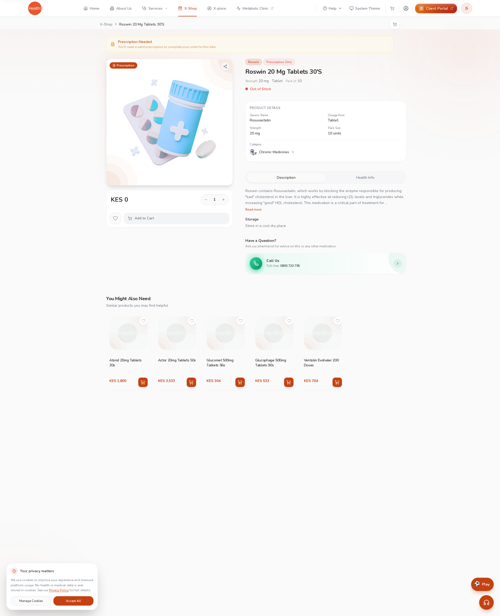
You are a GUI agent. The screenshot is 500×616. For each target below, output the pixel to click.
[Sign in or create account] (406, 8)
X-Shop (106, 24)
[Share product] (225, 66)
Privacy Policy (59, 590)
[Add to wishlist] (115, 218)
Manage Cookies (31, 601)
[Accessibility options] (466, 8)
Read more (253, 209)
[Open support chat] (486, 602)
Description (286, 177)
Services (155, 8)
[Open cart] (395, 24)
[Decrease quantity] (205, 199)
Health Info (365, 177)
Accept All (73, 601)
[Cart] (392, 8)
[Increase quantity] (223, 199)
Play (482, 584)
